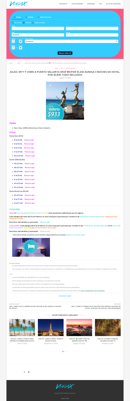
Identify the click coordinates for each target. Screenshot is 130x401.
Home (11, 63)
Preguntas (63, 4)
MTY (62, 68)
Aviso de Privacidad (113, 4)
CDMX (18, 63)
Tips (100, 4)
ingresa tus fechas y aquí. (76, 235)
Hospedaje (91, 4)
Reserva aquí (29, 140)
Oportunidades (77, 4)
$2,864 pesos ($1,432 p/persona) (92, 217)
